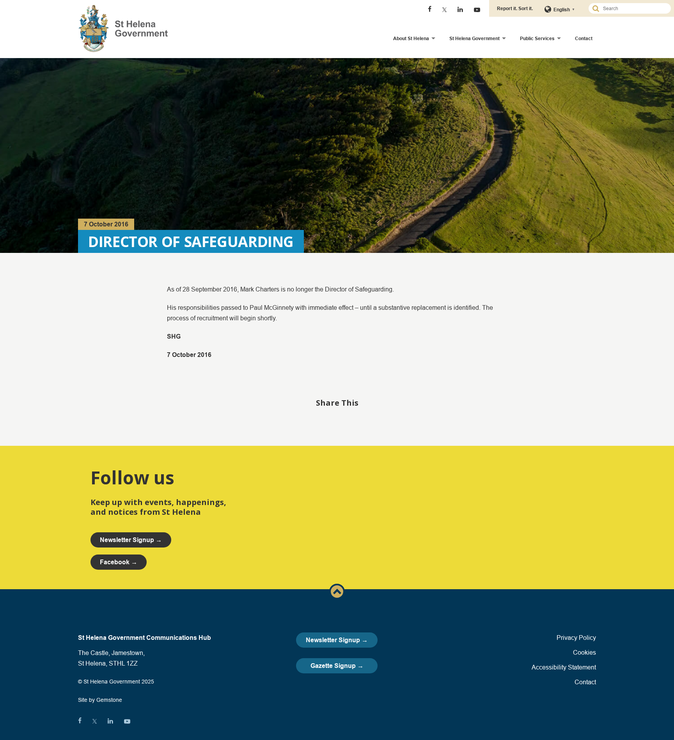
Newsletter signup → (131, 540)
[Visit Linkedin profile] (460, 9)
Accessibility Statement (564, 667)
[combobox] (633, 8)
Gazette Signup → (337, 665)
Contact (583, 38)
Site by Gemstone (100, 700)
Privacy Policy (576, 637)
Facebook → (118, 562)
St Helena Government (474, 38)
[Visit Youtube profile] (477, 9)
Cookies (584, 652)
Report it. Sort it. (515, 8)
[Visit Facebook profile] (429, 9)
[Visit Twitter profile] (444, 9)
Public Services (537, 38)
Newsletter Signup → (337, 640)
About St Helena (411, 38)
